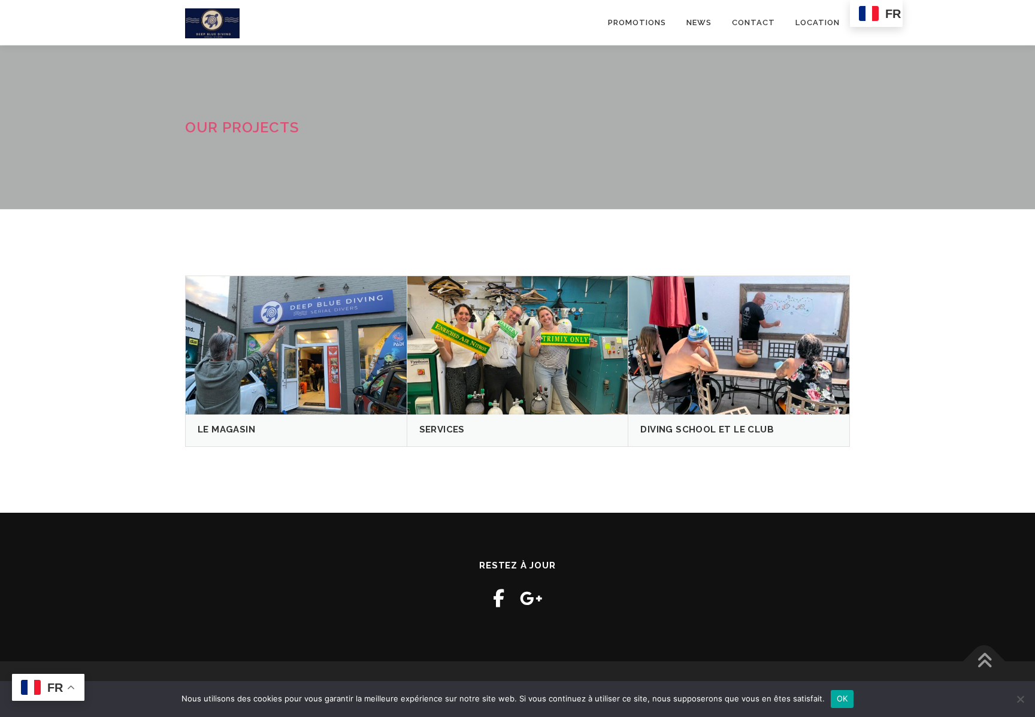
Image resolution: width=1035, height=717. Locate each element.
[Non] (1020, 699)
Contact (753, 22)
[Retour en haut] (984, 661)
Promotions (637, 22)
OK (842, 698)
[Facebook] (498, 598)
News (699, 22)
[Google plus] (531, 598)
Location (817, 22)
